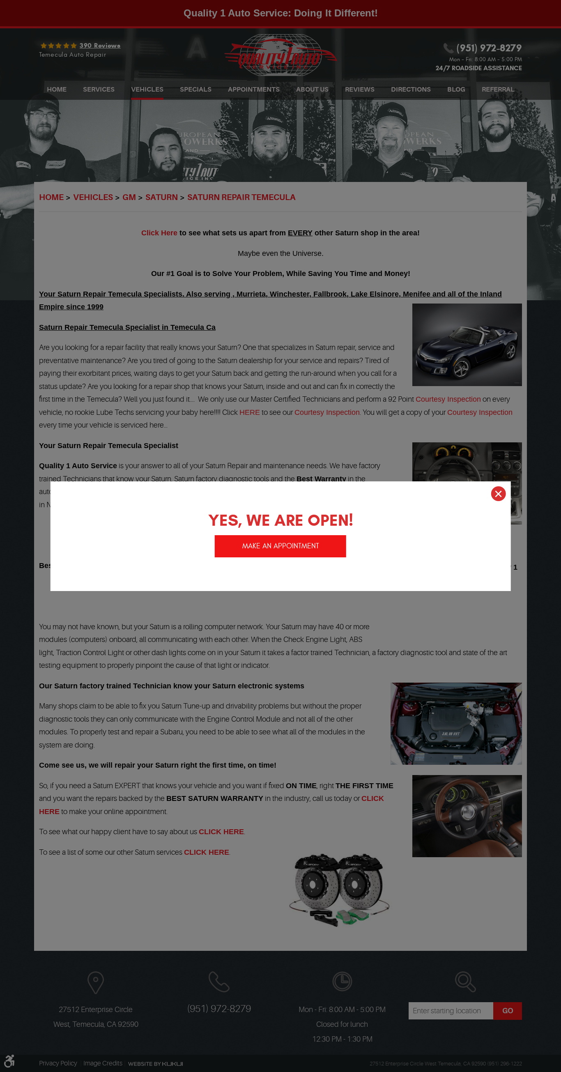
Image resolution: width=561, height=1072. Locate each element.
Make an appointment (280, 546)
